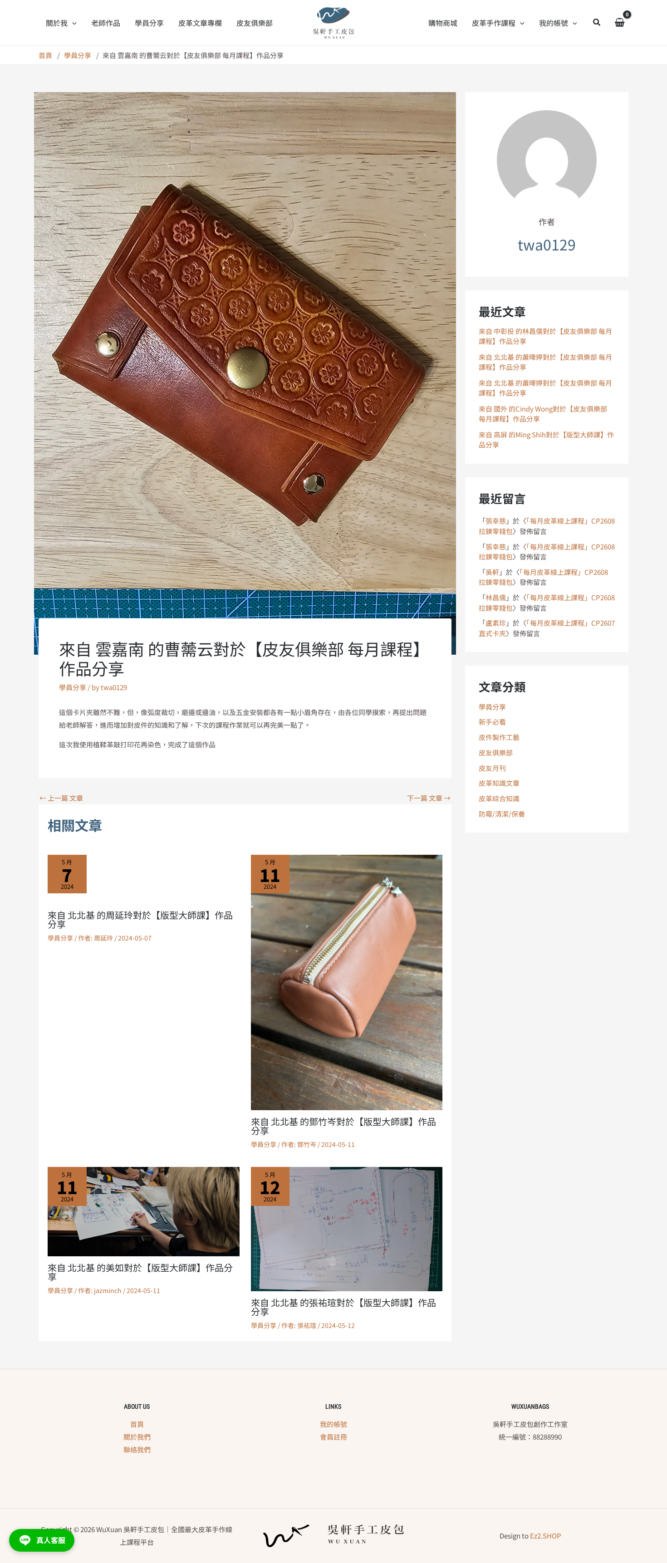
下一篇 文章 (429, 797)
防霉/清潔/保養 (502, 813)
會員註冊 (333, 1436)
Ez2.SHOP (545, 1535)
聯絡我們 (137, 1449)
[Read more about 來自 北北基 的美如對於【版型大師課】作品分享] (144, 1210)
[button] (72, 23)
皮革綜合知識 (499, 798)
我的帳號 (333, 1424)
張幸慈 (496, 520)
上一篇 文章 (61, 797)
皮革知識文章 (499, 783)
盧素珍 (496, 622)
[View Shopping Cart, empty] (619, 23)
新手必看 (492, 721)
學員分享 (72, 687)
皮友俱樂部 (496, 752)
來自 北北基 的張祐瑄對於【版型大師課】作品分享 (343, 1307)
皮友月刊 (492, 768)
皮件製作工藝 (499, 737)
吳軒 (492, 572)
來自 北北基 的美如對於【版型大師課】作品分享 (140, 1272)
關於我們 (137, 1436)
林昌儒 (496, 597)
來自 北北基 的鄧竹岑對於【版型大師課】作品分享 (343, 1126)
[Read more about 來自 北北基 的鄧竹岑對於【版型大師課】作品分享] (347, 981)
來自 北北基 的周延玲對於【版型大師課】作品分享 (140, 919)
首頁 (137, 1424)
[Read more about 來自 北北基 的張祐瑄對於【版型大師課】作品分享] (347, 1228)
